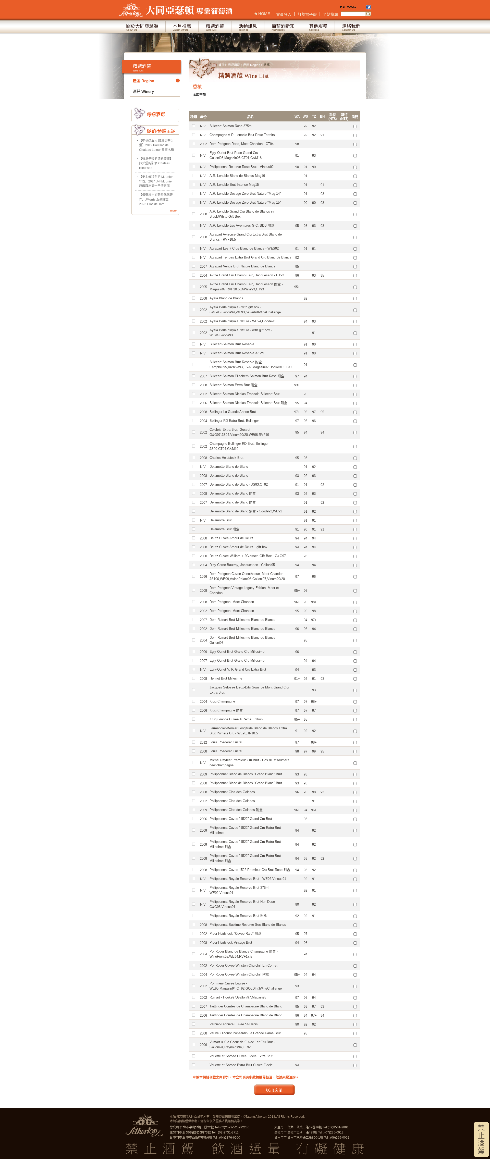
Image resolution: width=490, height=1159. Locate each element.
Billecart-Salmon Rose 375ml (231, 126)
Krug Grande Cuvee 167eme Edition (236, 719)
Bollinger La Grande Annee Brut (233, 412)
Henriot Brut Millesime (226, 678)
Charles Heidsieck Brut (226, 458)
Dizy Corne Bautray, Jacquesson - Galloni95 (242, 565)
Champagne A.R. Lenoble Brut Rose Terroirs (242, 135)
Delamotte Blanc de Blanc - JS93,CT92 (239, 484)
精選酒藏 (234, 65)
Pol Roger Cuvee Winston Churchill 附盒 (239, 974)
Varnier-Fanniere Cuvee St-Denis (234, 1024)
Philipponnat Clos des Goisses (232, 792)
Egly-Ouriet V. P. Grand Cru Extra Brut (238, 669)
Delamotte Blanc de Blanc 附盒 (233, 493)
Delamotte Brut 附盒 (224, 529)
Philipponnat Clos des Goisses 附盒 (236, 810)
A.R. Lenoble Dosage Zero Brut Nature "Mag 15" (245, 202)
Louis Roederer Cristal (226, 742)
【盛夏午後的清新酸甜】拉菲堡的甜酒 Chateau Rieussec (156, 163)
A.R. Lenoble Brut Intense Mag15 (234, 185)
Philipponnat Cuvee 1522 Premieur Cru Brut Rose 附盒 (250, 870)
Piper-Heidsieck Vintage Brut (231, 942)
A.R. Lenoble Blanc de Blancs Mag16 (237, 176)
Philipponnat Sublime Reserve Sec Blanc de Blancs (248, 925)
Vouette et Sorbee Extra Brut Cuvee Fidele (241, 1065)
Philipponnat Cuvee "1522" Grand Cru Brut (241, 819)
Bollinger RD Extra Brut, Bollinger (234, 421)
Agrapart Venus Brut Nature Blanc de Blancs (242, 266)
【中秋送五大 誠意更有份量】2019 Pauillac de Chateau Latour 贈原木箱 (156, 145)
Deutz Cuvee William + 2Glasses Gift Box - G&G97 (248, 556)
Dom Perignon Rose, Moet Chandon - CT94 (242, 144)
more (173, 210)
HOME (264, 13)
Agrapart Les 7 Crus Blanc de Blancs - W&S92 (244, 248)
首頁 (221, 65)
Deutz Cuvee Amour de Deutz (231, 538)
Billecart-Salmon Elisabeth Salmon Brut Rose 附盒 (247, 376)
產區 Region (251, 65)
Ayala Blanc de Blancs (226, 298)
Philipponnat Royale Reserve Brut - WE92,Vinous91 (248, 879)
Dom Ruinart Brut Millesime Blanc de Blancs (242, 620)
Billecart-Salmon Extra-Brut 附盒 (234, 385)
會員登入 (283, 14)
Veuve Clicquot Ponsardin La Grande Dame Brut (245, 1033)
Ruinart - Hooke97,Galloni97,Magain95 (238, 997)
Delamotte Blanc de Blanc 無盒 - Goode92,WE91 (246, 511)
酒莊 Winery (143, 91)
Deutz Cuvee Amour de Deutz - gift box (238, 547)
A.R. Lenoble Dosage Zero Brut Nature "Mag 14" (245, 193)
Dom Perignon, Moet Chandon (232, 602)
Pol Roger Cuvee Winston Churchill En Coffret (243, 965)
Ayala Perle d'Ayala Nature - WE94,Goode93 (242, 321)
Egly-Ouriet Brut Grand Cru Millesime (237, 652)
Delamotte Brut (221, 520)
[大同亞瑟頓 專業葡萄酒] (176, 10)
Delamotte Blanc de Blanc (229, 466)
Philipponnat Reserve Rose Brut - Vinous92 (242, 167)
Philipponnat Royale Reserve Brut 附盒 (238, 916)
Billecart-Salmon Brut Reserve (232, 344)
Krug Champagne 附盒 (226, 710)
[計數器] (352, 7)
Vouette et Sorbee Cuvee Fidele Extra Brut (241, 1056)
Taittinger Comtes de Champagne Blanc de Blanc (246, 1006)
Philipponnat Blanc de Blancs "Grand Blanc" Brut (246, 774)
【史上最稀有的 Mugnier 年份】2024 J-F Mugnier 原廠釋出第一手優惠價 (156, 181)
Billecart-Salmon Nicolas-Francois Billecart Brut (245, 394)
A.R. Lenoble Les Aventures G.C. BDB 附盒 (242, 225)
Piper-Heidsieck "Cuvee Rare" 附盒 (235, 933)
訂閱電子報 (307, 14)
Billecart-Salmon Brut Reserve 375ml (237, 353)
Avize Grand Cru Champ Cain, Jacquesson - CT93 (247, 275)
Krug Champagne (222, 701)
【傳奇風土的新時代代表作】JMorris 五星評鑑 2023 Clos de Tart (156, 199)
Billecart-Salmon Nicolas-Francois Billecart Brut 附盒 (248, 403)
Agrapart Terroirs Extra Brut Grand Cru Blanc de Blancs (250, 257)
